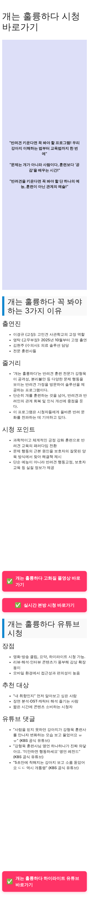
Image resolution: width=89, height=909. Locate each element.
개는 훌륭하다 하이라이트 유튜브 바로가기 (42, 881)
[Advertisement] (44, 90)
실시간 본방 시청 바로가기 (45, 605)
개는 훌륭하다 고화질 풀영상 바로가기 (43, 581)
